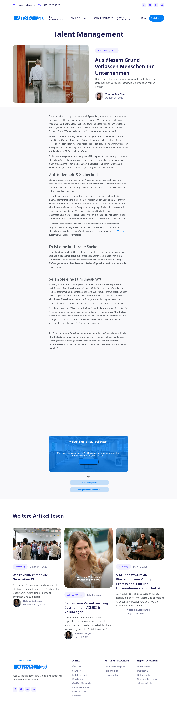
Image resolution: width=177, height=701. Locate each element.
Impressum (142, 670)
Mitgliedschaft (79, 674)
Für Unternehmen (56, 18)
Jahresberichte (144, 683)
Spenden (76, 695)
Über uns (76, 666)
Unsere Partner (80, 691)
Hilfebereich (143, 666)
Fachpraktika (111, 670)
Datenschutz (143, 674)
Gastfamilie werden (82, 683)
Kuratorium (78, 679)
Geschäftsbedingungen (148, 679)
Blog (143, 18)
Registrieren (156, 18)
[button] (102, 18)
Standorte (77, 670)
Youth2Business (79, 18)
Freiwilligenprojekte (115, 666)
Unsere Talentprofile (123, 18)
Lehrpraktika (111, 674)
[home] (29, 18)
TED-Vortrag (118, 231)
